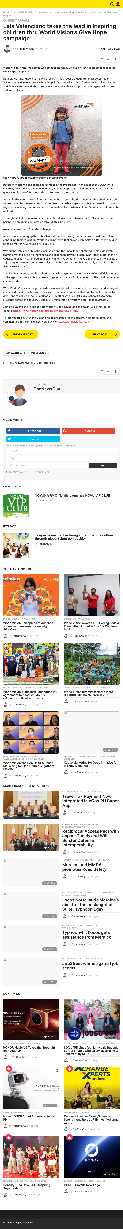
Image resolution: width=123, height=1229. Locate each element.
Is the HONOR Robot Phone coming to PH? (29, 1118)
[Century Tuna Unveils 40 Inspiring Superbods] (31, 1157)
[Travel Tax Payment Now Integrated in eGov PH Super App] (31, 805)
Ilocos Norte (86, 893)
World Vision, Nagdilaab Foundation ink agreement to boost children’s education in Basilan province (30, 695)
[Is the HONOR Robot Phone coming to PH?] (31, 1088)
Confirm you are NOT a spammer (28, 471)
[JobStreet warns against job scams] (31, 972)
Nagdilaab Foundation (23, 688)
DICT (87, 791)
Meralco (84, 860)
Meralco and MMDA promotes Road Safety (84, 867)
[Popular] (9, 1068)
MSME (102, 756)
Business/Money (11, 756)
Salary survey (101, 1043)
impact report (88, 688)
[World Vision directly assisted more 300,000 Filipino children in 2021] (92, 664)
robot (38, 1112)
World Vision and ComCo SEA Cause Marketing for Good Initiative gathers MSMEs (28, 766)
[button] (112, 4)
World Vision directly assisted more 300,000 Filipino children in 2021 (88, 693)
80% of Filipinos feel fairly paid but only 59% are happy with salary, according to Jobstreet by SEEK (91, 1051)
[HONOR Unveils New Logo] (92, 1157)
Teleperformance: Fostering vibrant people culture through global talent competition (74, 536)
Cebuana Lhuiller (90, 1112)
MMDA (93, 860)
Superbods (40, 1181)
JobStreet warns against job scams (90, 966)
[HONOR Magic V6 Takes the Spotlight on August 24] (31, 1020)
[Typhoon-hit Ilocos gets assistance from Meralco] (31, 939)
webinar (111, 756)
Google (90, 430)
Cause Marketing (11, 759)
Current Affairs (16, 20)
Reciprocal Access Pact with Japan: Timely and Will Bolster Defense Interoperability (90, 838)
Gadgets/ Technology (32, 756)
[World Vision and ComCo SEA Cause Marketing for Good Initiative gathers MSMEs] (31, 732)
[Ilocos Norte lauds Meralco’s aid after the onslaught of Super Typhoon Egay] (31, 906)
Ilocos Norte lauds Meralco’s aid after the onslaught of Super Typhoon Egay (90, 904)
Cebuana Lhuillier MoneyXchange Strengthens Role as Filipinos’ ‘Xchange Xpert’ (91, 1119)
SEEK (113, 1043)
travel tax (96, 791)
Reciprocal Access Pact (74, 827)
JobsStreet (87, 1043)
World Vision (38, 353)
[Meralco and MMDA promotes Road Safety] (31, 873)
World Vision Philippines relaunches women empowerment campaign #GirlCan (28, 626)
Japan (83, 824)
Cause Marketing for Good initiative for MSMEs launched (91, 764)
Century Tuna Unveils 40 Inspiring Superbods (26, 1186)
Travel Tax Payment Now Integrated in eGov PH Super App (90, 801)
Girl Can (16, 619)
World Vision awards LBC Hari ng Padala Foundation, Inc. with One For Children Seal (91, 626)
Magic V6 (39, 1043)
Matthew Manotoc (104, 893)
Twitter (35, 439)
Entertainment (10, 1181)
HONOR (30, 1043)
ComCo (25, 759)
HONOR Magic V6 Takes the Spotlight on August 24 (29, 1049)
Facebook (35, 430)
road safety (104, 860)
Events (6, 619)
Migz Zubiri (92, 824)
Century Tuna (27, 1181)
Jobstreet (97, 959)
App (81, 791)
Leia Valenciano (15, 353)
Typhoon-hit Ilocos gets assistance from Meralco (86, 935)
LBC (74, 619)
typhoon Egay (80, 895)
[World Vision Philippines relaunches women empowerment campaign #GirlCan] (31, 595)
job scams (85, 959)
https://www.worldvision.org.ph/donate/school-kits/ (45, 310)
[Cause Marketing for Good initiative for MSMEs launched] (92, 732)
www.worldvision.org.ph (74, 321)
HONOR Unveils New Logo (82, 1185)
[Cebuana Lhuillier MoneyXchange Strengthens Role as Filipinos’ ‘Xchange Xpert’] (92, 1088)
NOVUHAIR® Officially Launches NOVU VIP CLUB (72, 495)
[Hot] (69, 1068)
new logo (101, 1181)
